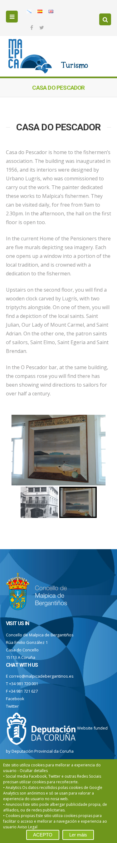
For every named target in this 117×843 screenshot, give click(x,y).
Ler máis (78, 834)
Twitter (12, 706)
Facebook (15, 698)
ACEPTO (42, 834)
